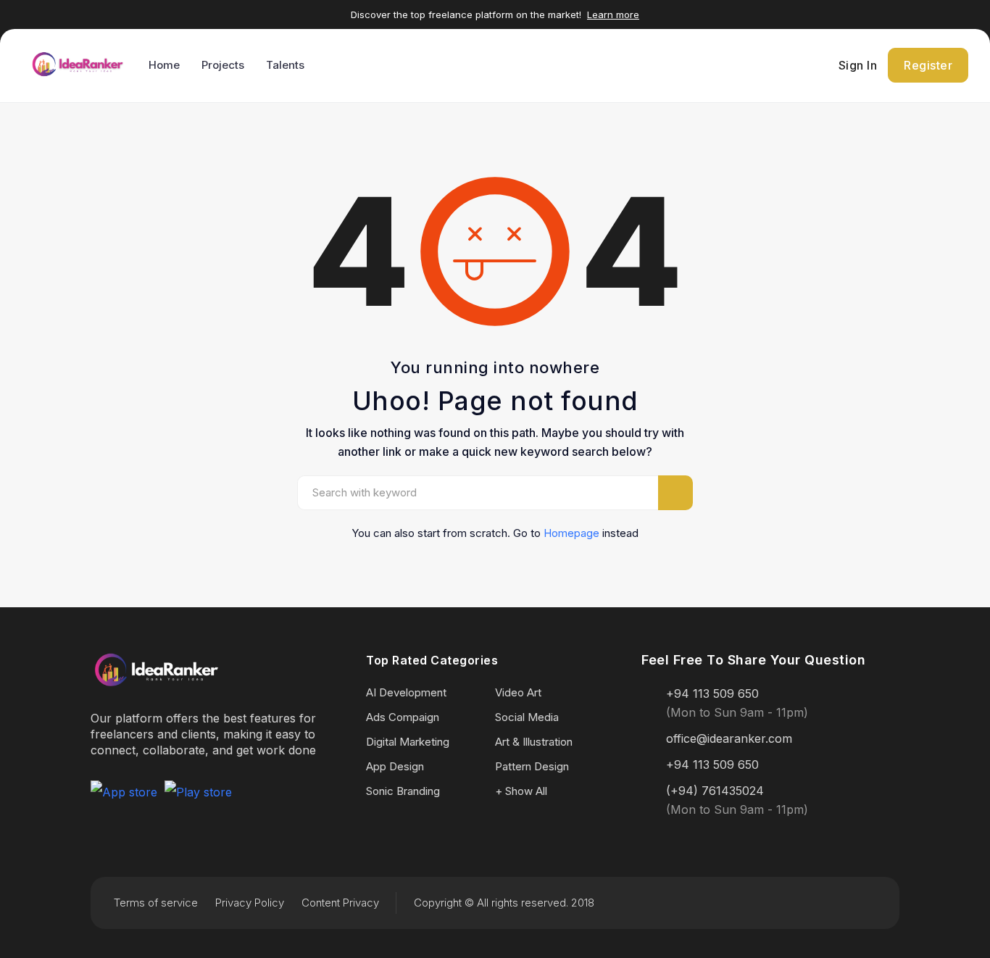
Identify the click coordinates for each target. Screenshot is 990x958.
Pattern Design (532, 766)
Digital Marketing (407, 742)
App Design (395, 766)
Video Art (518, 692)
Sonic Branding (403, 791)
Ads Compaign (402, 717)
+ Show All (521, 791)
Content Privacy (340, 902)
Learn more (613, 14)
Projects (222, 65)
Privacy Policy (249, 902)
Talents (285, 65)
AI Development (406, 692)
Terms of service (156, 902)
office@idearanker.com (729, 738)
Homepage (571, 533)
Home (164, 65)
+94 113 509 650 (712, 693)
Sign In (858, 65)
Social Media (527, 717)
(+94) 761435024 (715, 790)
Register (928, 65)
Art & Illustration (534, 742)
